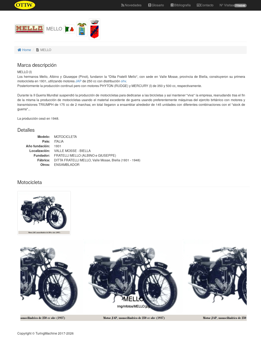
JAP (78, 81)
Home (26, 49)
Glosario (158, 5)
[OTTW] (25, 5)
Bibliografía (182, 5)
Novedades (133, 5)
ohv (123, 81)
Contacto (206, 5)
